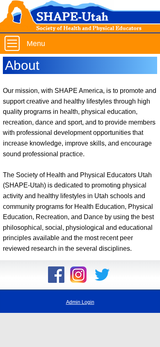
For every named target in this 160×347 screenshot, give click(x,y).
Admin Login (80, 302)
